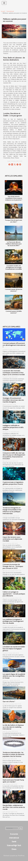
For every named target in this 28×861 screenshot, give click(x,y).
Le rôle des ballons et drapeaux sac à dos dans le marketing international (13, 727)
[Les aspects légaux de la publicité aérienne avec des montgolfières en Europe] (14, 665)
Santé (14, 841)
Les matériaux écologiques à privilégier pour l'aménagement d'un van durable (13, 621)
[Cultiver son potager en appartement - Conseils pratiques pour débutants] (14, 583)
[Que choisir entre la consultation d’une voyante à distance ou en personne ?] (13, 187)
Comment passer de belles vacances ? (14, 312)
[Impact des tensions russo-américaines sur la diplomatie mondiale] (14, 528)
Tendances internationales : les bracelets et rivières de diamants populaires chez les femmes (13, 754)
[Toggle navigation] (4, 3)
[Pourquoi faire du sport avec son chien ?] (13, 211)
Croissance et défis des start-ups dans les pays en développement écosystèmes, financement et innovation (14, 456)
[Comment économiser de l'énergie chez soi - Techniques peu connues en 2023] (14, 556)
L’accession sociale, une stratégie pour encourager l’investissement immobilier (13, 267)
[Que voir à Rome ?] (14, 693)
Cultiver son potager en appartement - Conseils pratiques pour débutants (14, 594)
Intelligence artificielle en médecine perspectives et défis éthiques (13, 427)
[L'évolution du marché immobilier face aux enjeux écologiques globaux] (14, 638)
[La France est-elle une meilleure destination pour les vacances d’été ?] (13, 233)
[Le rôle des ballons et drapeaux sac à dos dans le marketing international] (14, 716)
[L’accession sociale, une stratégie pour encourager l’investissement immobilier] (13, 256)
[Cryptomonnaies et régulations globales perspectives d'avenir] (14, 473)
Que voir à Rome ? (9, 701)
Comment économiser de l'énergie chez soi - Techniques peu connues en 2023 (13, 566)
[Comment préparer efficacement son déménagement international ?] (14, 334)
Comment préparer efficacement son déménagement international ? (14, 345)
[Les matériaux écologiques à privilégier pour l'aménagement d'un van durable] (14, 610)
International (10, 11)
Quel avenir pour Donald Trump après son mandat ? (13, 781)
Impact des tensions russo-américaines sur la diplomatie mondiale (12, 539)
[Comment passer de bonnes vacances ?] (13, 280)
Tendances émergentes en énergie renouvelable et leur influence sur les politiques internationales (12, 510)
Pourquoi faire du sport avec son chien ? (13, 221)
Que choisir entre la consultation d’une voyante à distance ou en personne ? (13, 198)
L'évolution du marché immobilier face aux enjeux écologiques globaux (14, 648)
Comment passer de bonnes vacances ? (13, 290)
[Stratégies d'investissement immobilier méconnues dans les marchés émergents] (14, 389)
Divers (14, 849)
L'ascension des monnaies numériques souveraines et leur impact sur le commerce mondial (14, 372)
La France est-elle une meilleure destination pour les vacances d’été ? (14, 243)
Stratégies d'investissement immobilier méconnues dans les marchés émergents (13, 400)
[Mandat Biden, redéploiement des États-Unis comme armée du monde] (14, 797)
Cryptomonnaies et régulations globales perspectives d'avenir (13, 483)
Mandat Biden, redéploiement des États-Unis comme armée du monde (14, 807)
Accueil (3, 11)
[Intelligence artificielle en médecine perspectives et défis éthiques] (14, 417)
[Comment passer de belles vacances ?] (13, 302)
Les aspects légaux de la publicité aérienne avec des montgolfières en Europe (14, 676)
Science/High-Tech (14, 845)
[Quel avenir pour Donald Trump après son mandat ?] (14, 771)
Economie (14, 834)
